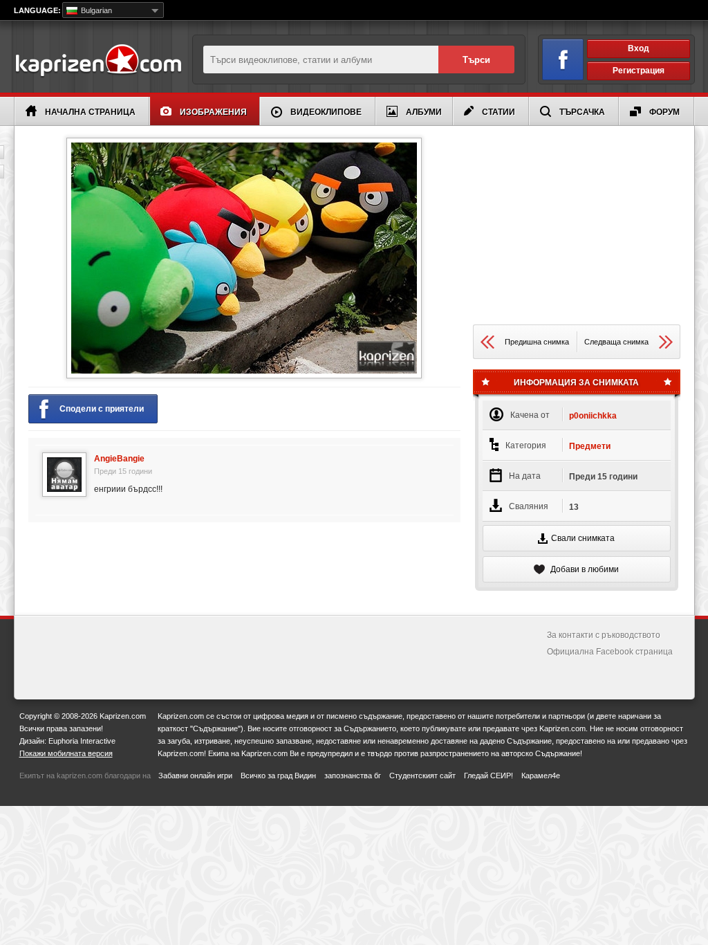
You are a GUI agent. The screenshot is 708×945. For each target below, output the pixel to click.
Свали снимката (583, 538)
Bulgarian (95, 10)
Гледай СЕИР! (488, 775)
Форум (664, 112)
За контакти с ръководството (603, 635)
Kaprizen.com (98, 61)
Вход (638, 48)
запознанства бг (352, 775)
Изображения (213, 112)
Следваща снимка (616, 342)
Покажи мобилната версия (66, 753)
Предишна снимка (537, 342)
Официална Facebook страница (610, 652)
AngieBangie (119, 459)
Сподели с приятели (101, 409)
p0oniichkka (593, 416)
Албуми (424, 112)
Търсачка (582, 112)
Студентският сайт (422, 775)
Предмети (590, 446)
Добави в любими (583, 569)
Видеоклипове (326, 112)
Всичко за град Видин (278, 775)
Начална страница (90, 112)
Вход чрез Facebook (563, 59)
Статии (498, 112)
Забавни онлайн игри (195, 775)
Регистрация (638, 70)
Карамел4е (540, 775)
